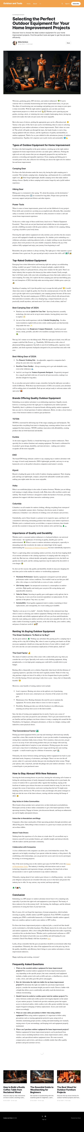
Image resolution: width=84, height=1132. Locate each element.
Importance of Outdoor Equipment (36, 547)
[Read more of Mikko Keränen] (14, 43)
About (35, 3)
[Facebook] (45, 1116)
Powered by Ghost (76, 1118)
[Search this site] (62, 3)
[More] (40, 3)
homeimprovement (18, 14)
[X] (42, 1116)
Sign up (44, 1119)
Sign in (67, 3)
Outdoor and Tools (12, 3)
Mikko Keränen (23, 42)
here (49, 938)
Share (68, 43)
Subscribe (76, 3)
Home (28, 3)
